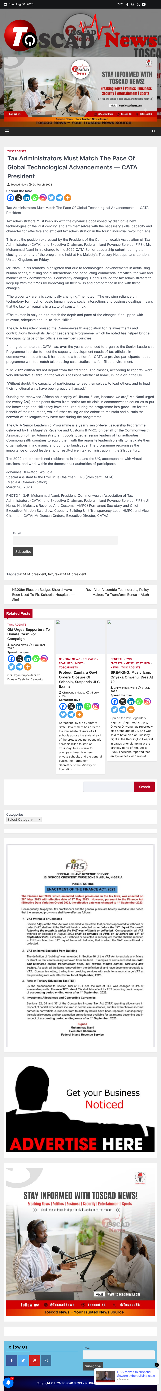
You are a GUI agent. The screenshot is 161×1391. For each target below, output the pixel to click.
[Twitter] (138, 4)
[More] (67, 197)
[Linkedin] (155, 4)
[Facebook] (127, 4)
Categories (14, 814)
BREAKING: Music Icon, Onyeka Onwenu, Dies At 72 (131, 677)
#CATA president (32, 574)
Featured (66, 663)
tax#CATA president (70, 574)
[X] (18, 197)
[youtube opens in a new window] (34, 1360)
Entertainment (122, 663)
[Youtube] (144, 4)
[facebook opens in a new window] (11, 1360)
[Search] (154, 131)
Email (17, 533)
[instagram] (133, 4)
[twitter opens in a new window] (23, 1360)
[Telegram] (59, 197)
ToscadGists (16, 151)
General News (69, 659)
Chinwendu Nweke (73, 692)
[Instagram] (43, 197)
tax (50, 574)
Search (144, 787)
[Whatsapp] (35, 197)
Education (91, 659)
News (79, 663)
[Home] (149, 4)
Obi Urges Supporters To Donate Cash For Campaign (28, 634)
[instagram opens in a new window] (46, 1360)
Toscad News (19, 184)
